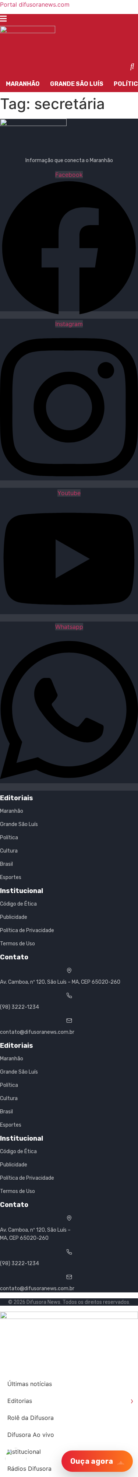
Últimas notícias (29, 1383)
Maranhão (23, 83)
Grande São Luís (76, 83)
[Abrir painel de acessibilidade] (15, 1458)
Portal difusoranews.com (35, 4)
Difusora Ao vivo (30, 1434)
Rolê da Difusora (30, 1417)
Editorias (70, 1400)
